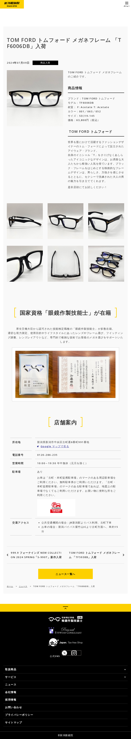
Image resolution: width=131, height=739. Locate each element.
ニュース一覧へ (65, 574)
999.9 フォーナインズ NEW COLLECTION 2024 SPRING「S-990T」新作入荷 (36, 555)
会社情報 (10, 692)
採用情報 (10, 699)
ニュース (23, 586)
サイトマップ (13, 722)
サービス (10, 677)
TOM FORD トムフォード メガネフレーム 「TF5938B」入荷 (94, 555)
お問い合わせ (13, 707)
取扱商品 (10, 669)
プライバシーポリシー (19, 714)
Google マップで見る (55, 446)
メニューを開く (126, 4)
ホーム (10, 586)
